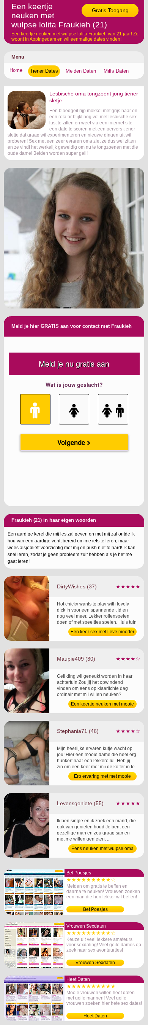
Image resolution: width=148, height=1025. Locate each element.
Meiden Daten (81, 71)
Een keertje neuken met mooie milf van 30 (102, 704)
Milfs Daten (116, 71)
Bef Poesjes (95, 909)
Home (15, 70)
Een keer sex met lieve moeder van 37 (102, 632)
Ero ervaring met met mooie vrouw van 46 (102, 777)
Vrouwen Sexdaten (95, 962)
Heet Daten (95, 1016)
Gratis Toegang (110, 10)
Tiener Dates (44, 71)
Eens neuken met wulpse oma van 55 (102, 849)
